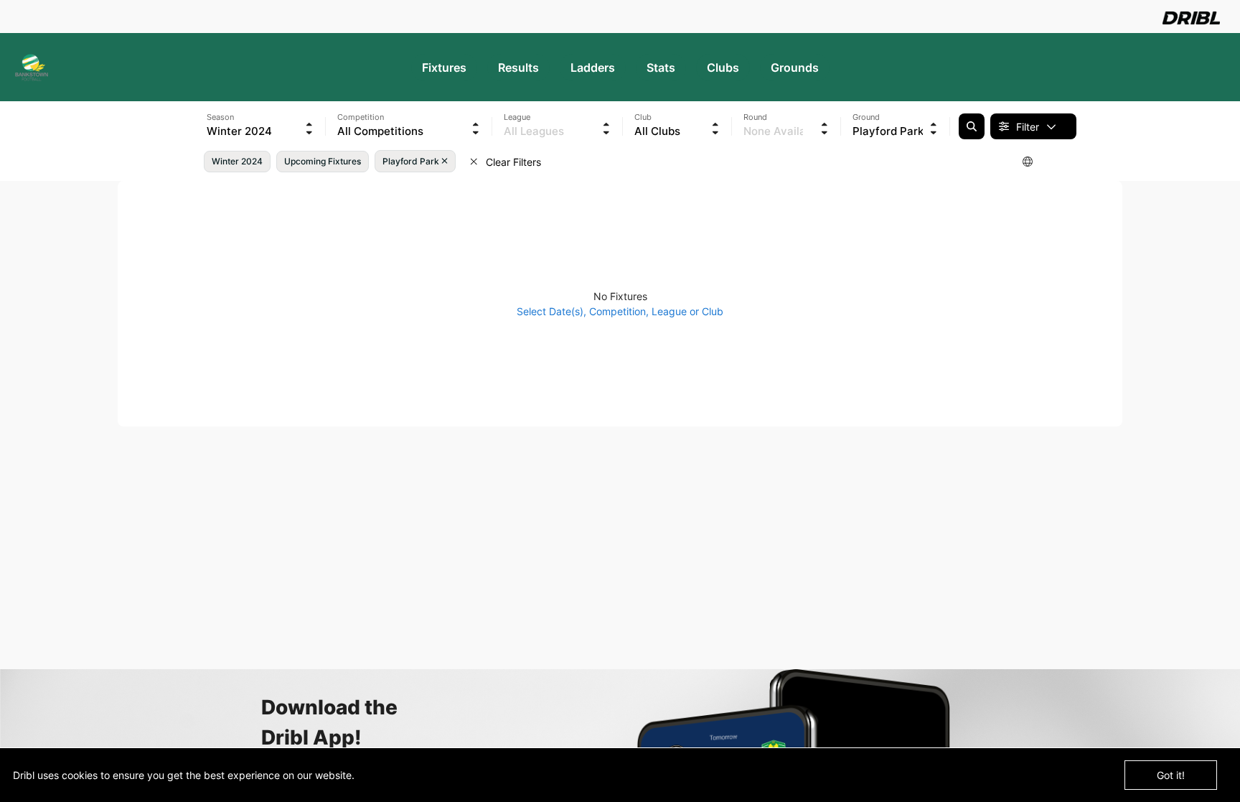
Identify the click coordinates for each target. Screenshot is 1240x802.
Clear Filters (512, 162)
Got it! (1171, 775)
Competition (360, 117)
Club (643, 117)
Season (220, 117)
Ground (866, 117)
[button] (260, 120)
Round (755, 117)
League (517, 117)
